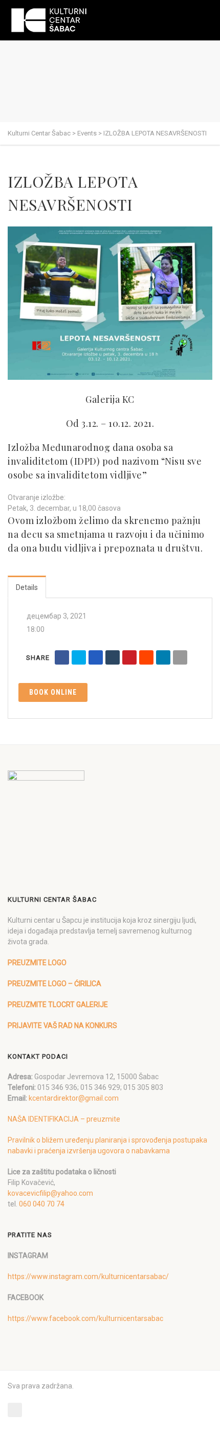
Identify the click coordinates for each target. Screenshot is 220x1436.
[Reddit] (146, 657)
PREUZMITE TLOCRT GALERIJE (58, 1004)
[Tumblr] (112, 657)
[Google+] (96, 657)
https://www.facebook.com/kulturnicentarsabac (85, 1318)
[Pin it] (129, 657)
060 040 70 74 (41, 1204)
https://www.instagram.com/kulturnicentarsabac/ (88, 1276)
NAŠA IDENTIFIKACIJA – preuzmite (64, 1119)
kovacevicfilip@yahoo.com (50, 1193)
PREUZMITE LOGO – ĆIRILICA (54, 983)
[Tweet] (79, 657)
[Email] (180, 657)
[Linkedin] (163, 657)
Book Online (53, 692)
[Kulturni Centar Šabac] (48, 20)
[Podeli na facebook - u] (62, 657)
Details (27, 587)
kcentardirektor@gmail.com (74, 1098)
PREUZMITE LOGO (37, 963)
